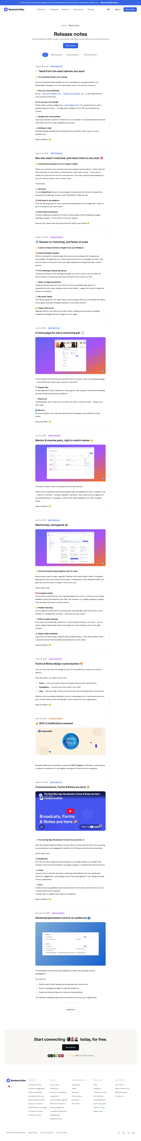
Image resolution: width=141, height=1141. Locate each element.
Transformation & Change (37, 1107)
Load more (70, 1009)
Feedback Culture (34, 1115)
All (45, 55)
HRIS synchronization (57, 1104)
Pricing (90, 9)
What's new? (98, 1111)
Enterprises (76, 1085)
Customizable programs (59, 1100)
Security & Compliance (58, 1092)
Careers (99, 1107)
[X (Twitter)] (128, 1133)
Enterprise (54, 9)
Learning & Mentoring (36, 1096)
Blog (95, 1085)
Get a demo (130, 9)
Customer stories (100, 1092)
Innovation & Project (35, 1111)
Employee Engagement (36, 1089)
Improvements (73, 55)
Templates (97, 1089)
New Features (56, 55)
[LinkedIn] (133, 1133)
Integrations (54, 1096)
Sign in (118, 9)
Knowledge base (99, 1100)
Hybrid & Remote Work (36, 1100)
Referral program (121, 1092)
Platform (65, 9)
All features (54, 1089)
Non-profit (75, 1104)
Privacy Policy (61, 1132)
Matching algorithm (57, 1107)
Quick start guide (100, 1104)
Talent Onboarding (35, 1092)
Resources (78, 9)
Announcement (90, 55)
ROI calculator (99, 1096)
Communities (77, 1096)
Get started (70, 1047)
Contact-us (119, 1096)
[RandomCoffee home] (16, 1080)
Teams (74, 1089)
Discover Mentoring (109, 2)
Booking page (55, 1115)
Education (75, 1100)
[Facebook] (119, 1133)
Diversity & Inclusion (35, 1104)
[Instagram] (123, 1133)
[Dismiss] (138, 2)
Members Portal (55, 1119)
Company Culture (34, 1085)
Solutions (41, 9)
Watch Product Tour (122, 1089)
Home (64, 25)
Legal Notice (33, 1132)
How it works (54, 1085)
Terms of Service (47, 1132)
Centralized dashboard (58, 1111)
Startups (75, 1092)
